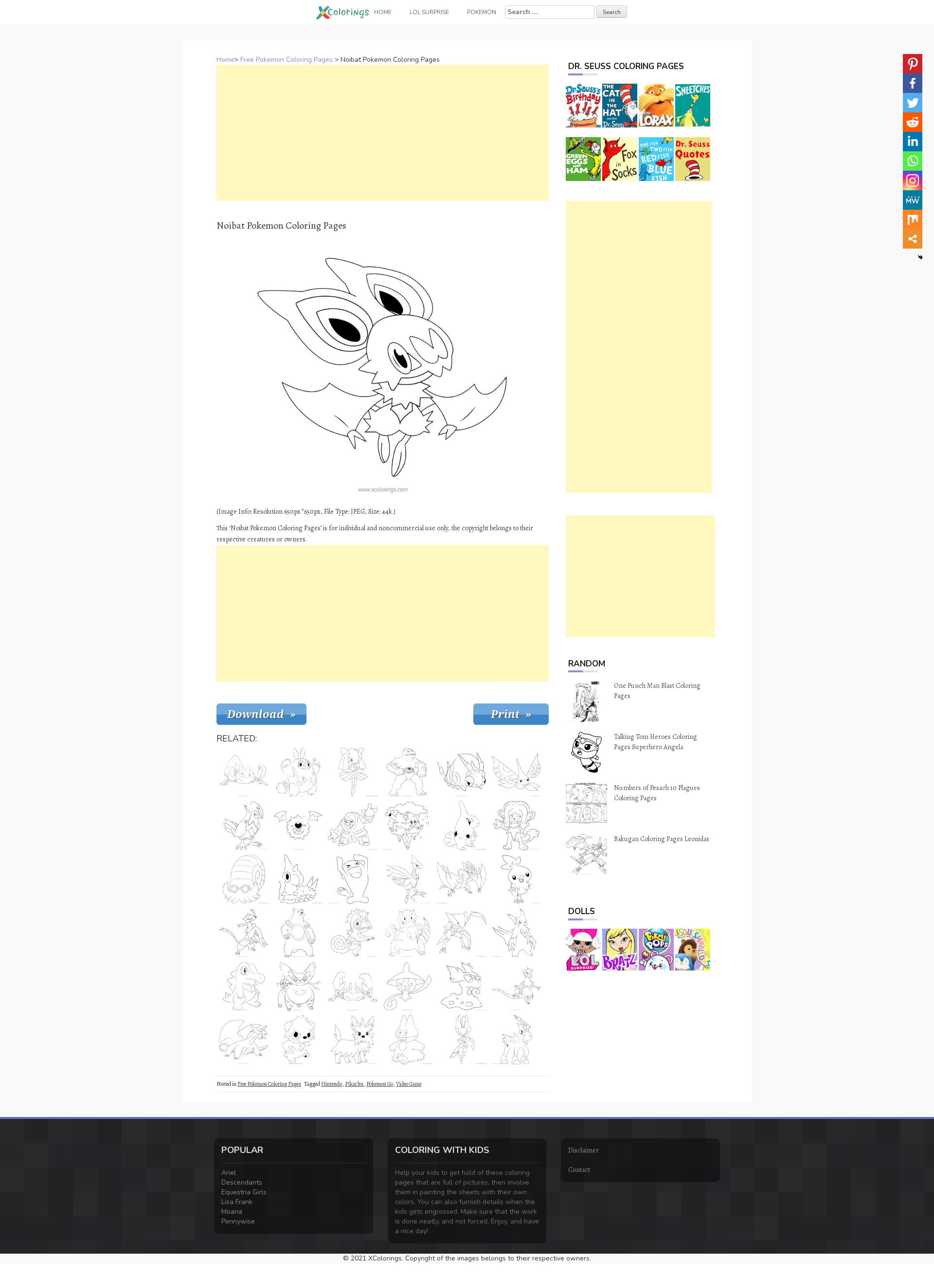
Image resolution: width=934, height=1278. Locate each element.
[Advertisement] (382, 133)
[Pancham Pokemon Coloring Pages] (298, 1039)
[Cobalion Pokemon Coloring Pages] (516, 1039)
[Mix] (912, 219)
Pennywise (238, 1221)
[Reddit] (912, 122)
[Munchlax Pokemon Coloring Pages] (407, 1039)
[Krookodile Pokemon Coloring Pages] (407, 932)
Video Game (408, 1084)
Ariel (228, 1172)
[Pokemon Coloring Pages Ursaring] (298, 932)
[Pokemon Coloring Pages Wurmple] (298, 879)
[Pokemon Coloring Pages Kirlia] (352, 772)
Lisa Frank (236, 1201)
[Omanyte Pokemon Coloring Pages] (243, 879)
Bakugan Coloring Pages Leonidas (661, 839)
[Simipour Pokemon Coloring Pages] (516, 825)
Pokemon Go (379, 1084)
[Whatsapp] (912, 161)
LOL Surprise (429, 12)
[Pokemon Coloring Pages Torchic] (516, 879)
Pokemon (481, 12)
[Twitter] (912, 102)
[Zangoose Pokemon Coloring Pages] (516, 932)
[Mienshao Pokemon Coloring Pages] (243, 932)
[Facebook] (912, 83)
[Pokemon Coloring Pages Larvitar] (461, 825)
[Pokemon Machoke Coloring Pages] (407, 772)
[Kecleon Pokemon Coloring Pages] (352, 932)
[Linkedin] (912, 141)
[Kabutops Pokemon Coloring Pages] (461, 932)
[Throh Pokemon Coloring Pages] (352, 825)
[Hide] (920, 257)
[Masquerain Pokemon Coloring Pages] (516, 772)
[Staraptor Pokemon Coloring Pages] (243, 825)
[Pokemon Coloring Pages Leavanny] (461, 1039)
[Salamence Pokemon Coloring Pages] (243, 1039)
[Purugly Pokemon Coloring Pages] (298, 986)
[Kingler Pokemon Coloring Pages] (243, 772)
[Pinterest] (912, 63)
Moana (231, 1211)
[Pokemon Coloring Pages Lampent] (407, 986)
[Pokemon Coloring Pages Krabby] (352, 986)
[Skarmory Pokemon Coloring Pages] (407, 879)
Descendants (241, 1182)
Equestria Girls (244, 1192)
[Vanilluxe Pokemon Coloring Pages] (407, 825)
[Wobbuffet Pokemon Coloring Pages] (352, 879)
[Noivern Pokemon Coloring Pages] (461, 879)
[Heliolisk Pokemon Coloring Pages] (516, 986)
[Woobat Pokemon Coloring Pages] (298, 825)
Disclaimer (583, 1150)
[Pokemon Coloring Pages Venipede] (461, 772)
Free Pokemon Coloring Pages (286, 59)
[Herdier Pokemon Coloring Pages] (352, 1039)
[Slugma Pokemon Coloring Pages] (461, 986)
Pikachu (354, 1084)
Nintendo (331, 1084)
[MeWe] (912, 200)
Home (225, 59)
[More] (912, 239)
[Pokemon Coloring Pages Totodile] (243, 986)
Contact (579, 1169)
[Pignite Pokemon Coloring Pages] (298, 772)
